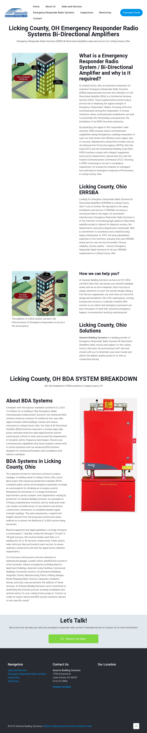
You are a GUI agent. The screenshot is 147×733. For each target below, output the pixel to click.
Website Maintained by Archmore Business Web (68, 726)
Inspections (14, 677)
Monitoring (13, 681)
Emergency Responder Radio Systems (27, 674)
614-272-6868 (60, 681)
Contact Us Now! (62, 686)
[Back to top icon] (136, 726)
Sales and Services (17, 670)
